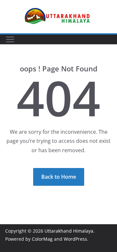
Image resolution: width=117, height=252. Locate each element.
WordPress (75, 239)
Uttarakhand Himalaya (69, 231)
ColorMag (42, 239)
